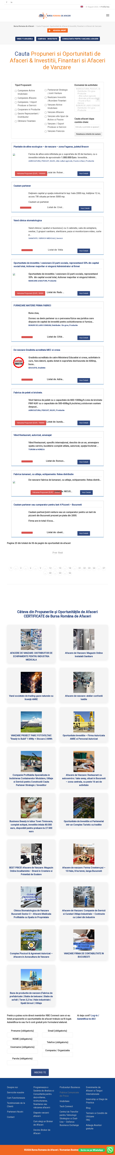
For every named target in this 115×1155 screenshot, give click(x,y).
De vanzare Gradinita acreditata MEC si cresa (37, 350)
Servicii (59, 238)
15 (60, 568)
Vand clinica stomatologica (28, 220)
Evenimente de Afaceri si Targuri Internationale (94, 1090)
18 (70, 568)
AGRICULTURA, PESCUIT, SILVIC (41, 161)
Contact (10, 1117)
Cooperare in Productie (29, 109)
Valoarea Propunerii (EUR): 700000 (30, 423)
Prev (55, 552)
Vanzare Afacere (56, 112)
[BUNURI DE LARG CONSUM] (85, 105)
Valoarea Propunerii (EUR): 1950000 (31, 173)
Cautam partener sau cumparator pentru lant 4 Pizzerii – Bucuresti (48, 504)
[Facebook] (6, 2)
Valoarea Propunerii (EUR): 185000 (46, 492)
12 (50, 568)
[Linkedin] (11, 2)
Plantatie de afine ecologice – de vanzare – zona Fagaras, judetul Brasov (51, 146)
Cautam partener (22, 185)
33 (60, 573)
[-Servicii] (85, 103)
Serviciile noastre (15, 1092)
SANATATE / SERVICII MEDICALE (42, 238)
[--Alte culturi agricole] (85, 96)
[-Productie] (85, 93)
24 (94, 568)
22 (84, 568)
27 (104, 568)
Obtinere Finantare (27, 121)
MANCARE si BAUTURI (37, 281)
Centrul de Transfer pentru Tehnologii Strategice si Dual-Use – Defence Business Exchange (69, 1118)
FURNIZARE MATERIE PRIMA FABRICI (32, 305)
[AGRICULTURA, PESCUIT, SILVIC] (85, 89)
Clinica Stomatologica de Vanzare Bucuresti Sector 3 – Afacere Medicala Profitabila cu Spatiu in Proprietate (31, 914)
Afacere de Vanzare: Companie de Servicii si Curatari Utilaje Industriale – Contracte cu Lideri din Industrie (83, 914)
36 (70, 573)
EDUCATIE (32, 368)
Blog (88, 1108)
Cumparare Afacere (27, 98)
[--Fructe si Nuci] (85, 101)
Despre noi (12, 1087)
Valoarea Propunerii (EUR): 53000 (30, 293)
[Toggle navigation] (108, 15)
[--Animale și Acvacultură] (85, 98)
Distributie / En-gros (60, 325)
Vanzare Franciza (56, 131)
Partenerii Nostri (15, 1111)
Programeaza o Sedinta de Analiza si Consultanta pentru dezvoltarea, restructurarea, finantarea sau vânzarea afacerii (43, 1097)
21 (80, 568)
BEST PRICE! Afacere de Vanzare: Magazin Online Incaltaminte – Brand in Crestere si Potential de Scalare (31, 871)
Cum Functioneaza (16, 1097)
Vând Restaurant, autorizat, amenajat (33, 435)
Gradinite (41, 368)
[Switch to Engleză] (81, 7)
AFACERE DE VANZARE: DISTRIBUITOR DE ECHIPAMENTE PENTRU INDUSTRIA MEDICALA (31, 656)
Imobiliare (64, 1101)
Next (60, 552)
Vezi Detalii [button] (83, 173)
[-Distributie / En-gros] (85, 91)
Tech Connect (66, 1106)
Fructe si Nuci (79, 161)
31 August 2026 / (98, 7)
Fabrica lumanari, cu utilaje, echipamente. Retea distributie (43, 474)
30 (50, 573)
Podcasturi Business (70, 1087)
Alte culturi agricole (64, 161)
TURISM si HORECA (36, 449)
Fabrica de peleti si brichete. (28, 392)
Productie (90, 161)
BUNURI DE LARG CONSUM (39, 325)
